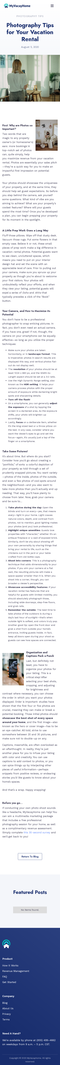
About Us (7, 1008)
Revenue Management (15, 971)
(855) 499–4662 (46, 1040)
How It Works (10, 965)
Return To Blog (30, 856)
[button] (52, 5)
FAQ (4, 976)
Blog (5, 1002)
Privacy (6, 1013)
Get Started (9, 982)
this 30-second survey (37, 832)
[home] (17, 5)
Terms (6, 1019)
